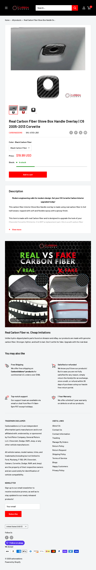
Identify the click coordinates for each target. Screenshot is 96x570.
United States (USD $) (14, 526)
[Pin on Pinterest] (76, 132)
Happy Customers (60, 466)
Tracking (56, 438)
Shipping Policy (59, 454)
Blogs (54, 462)
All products (16, 20)
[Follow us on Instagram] (11, 537)
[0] (88, 7)
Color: (20, 142)
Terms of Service (59, 458)
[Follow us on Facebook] (6, 537)
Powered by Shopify (12, 562)
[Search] (75, 8)
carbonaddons (15, 133)
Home (7, 20)
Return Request (59, 450)
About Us (56, 425)
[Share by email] (85, 132)
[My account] (84, 8)
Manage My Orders (60, 442)
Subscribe (13, 514)
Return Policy (58, 446)
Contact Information (61, 434)
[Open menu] (6, 8)
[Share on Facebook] (71, 132)
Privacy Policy (58, 470)
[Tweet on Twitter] (80, 132)
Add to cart (28, 174)
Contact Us (57, 430)
